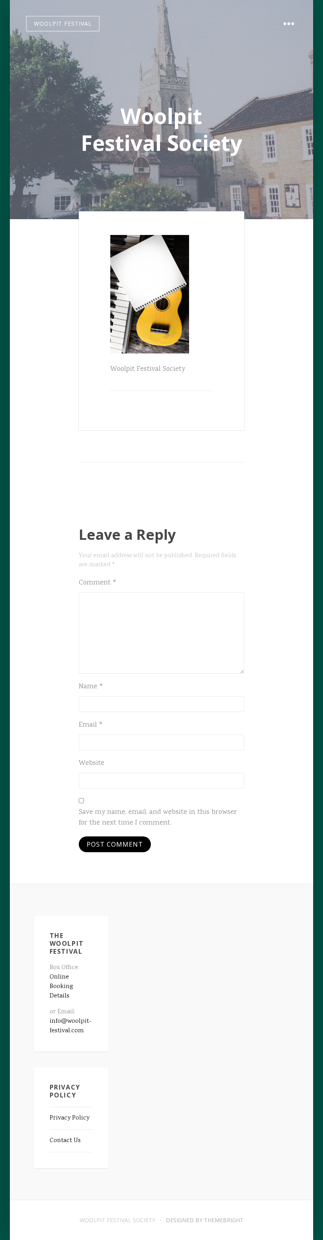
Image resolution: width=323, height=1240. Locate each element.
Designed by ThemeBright (204, 1220)
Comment (98, 583)
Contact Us (65, 1140)
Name (91, 687)
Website (91, 763)
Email (91, 725)
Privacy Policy (69, 1118)
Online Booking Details (61, 987)
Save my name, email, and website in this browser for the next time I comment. (158, 817)
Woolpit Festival (63, 23)
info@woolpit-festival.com (70, 1026)
